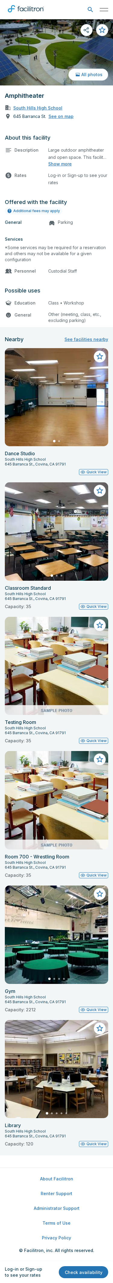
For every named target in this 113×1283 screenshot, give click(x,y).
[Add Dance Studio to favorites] (100, 357)
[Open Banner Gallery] (56, 52)
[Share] (86, 30)
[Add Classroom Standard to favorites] (100, 491)
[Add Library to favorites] (100, 1028)
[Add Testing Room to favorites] (100, 625)
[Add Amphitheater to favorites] (102, 30)
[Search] (90, 9)
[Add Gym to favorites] (100, 894)
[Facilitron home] (26, 14)
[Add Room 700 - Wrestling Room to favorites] (100, 759)
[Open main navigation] (104, 9)
